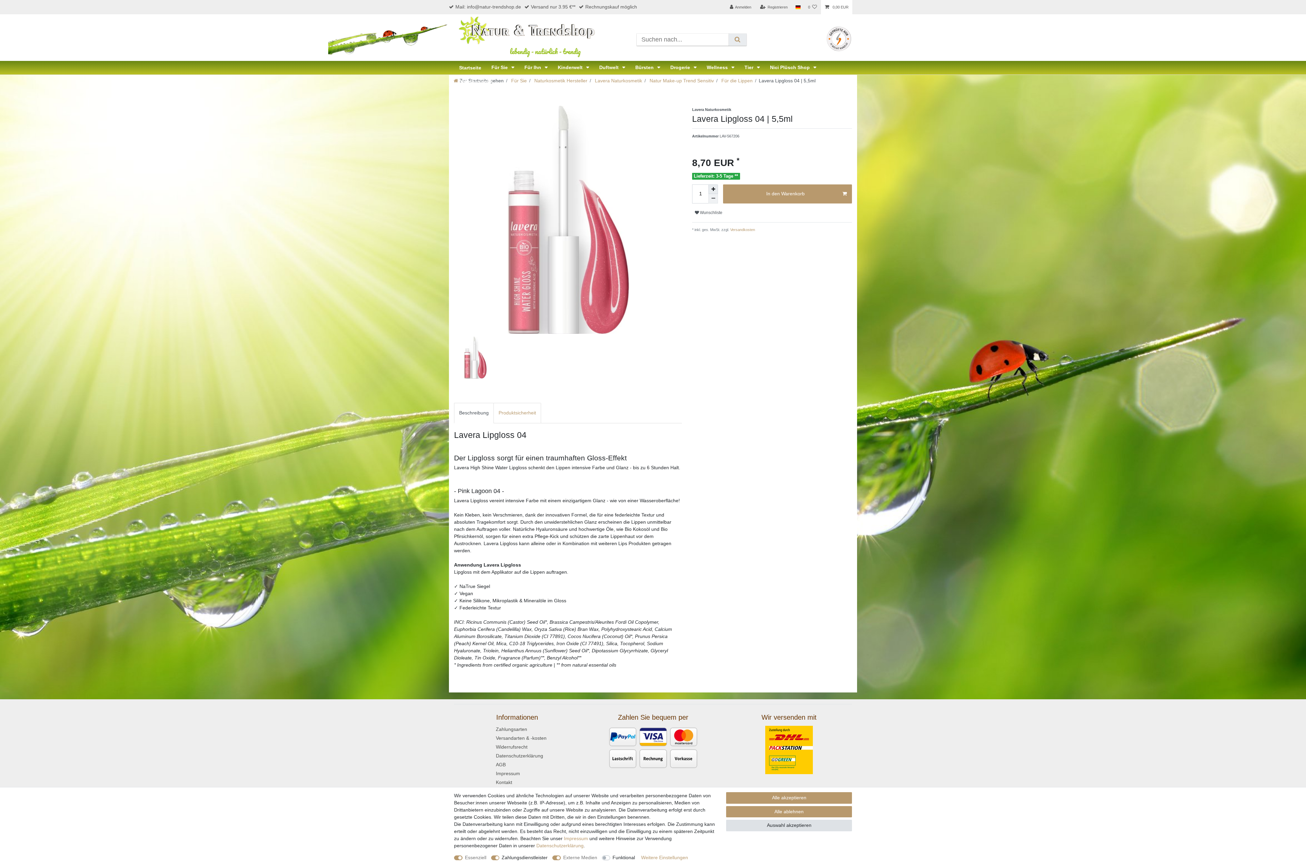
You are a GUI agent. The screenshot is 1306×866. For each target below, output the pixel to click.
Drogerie (680, 67)
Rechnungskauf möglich (611, 7)
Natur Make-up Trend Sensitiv (681, 80)
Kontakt (504, 782)
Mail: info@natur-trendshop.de (488, 7)
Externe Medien (580, 857)
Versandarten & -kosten (521, 738)
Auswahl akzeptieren (789, 825)
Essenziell (475, 857)
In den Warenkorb (785, 193)
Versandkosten (742, 230)
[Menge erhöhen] (713, 189)
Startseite (470, 67)
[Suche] (737, 40)
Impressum (508, 773)
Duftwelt (609, 67)
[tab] (474, 413)
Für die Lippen (736, 80)
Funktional (624, 857)
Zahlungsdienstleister (525, 857)
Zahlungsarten (511, 729)
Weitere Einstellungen (664, 857)
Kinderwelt (571, 67)
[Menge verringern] (713, 198)
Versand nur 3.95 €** (553, 7)
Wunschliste (710, 212)
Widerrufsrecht (512, 747)
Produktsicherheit (517, 412)
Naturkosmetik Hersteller (560, 80)
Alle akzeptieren (789, 797)
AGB (501, 764)
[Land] (797, 7)
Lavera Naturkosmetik (617, 80)
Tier (749, 67)
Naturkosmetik (476, 81)
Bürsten (645, 67)
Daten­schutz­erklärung (560, 845)
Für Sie (500, 67)
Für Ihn (533, 67)
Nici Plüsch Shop (790, 67)
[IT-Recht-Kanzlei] (839, 38)
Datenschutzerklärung (519, 755)
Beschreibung (474, 412)
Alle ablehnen (789, 811)
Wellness (718, 67)
